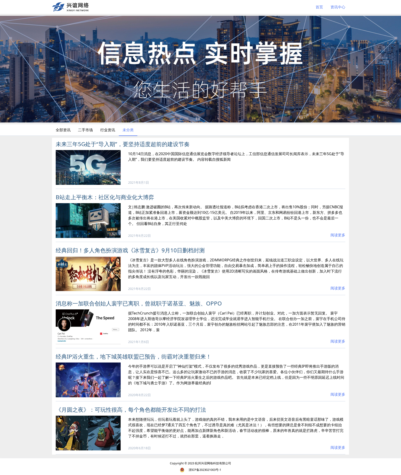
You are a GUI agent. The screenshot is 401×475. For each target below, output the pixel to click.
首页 (319, 7)
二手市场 (85, 129)
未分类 (128, 129)
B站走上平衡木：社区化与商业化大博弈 (105, 197)
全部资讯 (63, 129)
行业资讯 (107, 129)
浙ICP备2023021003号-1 (205, 470)
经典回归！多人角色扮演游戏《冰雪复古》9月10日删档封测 (130, 250)
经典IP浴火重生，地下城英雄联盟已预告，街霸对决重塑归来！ (133, 356)
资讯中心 (337, 7)
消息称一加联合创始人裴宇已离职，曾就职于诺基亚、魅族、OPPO (139, 303)
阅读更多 (337, 235)
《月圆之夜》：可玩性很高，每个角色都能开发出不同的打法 (131, 409)
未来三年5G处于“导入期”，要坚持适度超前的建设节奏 (123, 144)
